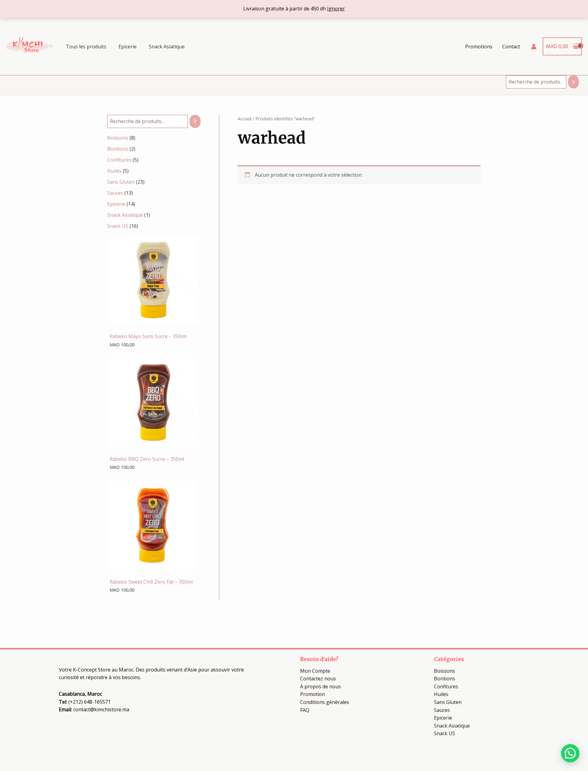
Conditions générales (324, 702)
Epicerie (128, 46)
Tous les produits (86, 46)
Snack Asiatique (167, 46)
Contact (511, 46)
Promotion (312, 694)
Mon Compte (315, 671)
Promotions (478, 46)
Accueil (244, 118)
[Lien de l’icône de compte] (534, 46)
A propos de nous (320, 686)
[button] (570, 753)
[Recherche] (573, 81)
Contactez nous (318, 678)
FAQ (304, 710)
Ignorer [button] (336, 8)
